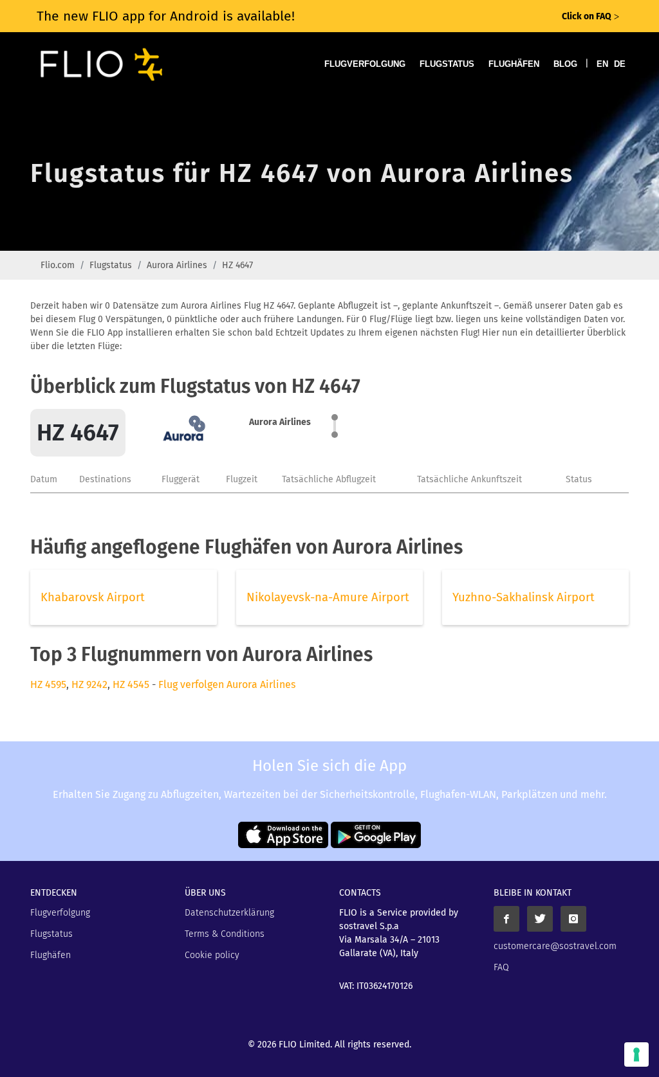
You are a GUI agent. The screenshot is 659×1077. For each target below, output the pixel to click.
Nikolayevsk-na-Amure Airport (327, 597)
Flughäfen (513, 64)
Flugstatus (447, 64)
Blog (565, 64)
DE (620, 64)
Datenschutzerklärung (229, 912)
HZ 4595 (48, 684)
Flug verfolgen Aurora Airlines (226, 684)
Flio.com (58, 265)
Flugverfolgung (364, 64)
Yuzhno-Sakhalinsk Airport (523, 597)
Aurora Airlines (177, 265)
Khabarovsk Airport (93, 597)
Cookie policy (212, 955)
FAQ (501, 967)
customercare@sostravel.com (555, 946)
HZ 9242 (89, 684)
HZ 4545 (131, 684)
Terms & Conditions (225, 933)
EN (602, 64)
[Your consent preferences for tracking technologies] (636, 1054)
